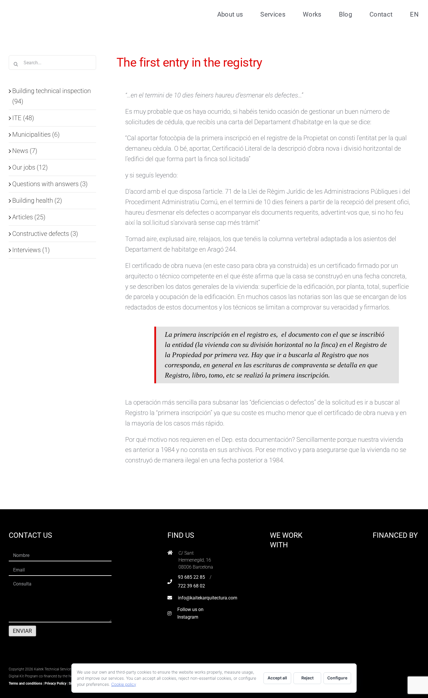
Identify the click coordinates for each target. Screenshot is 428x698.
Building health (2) (37, 200)
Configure (337, 677)
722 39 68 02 (191, 586)
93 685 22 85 (191, 577)
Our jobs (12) (30, 167)
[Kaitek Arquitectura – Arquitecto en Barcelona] (45, 6)
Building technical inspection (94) (51, 96)
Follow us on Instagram (190, 613)
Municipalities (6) (36, 134)
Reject (307, 677)
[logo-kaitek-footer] (45, 661)
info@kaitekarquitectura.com (207, 598)
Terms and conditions (25, 683)
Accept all (277, 677)
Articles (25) (28, 217)
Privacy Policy (55, 683)
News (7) (24, 150)
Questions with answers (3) (50, 184)
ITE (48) (23, 118)
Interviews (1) (31, 250)
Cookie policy (123, 684)
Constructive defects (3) (45, 233)
